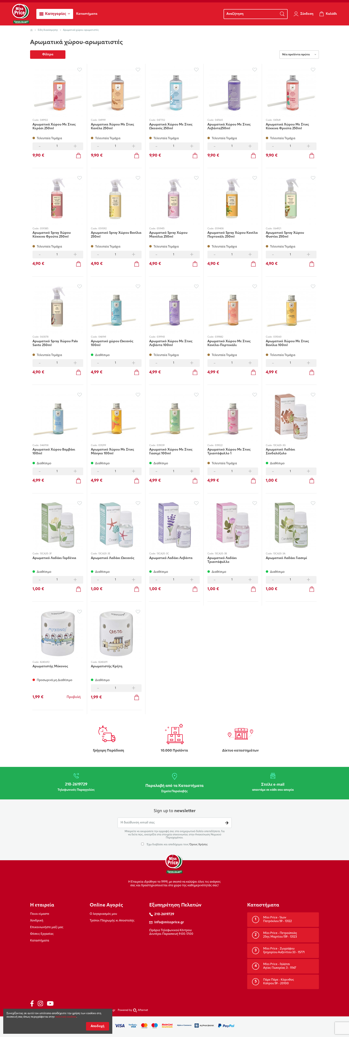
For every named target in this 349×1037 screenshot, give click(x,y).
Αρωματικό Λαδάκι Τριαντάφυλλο (222, 560)
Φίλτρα (47, 54)
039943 (161, 337)
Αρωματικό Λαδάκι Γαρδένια (54, 558)
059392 (102, 228)
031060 (277, 337)
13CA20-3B (221, 554)
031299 (102, 445)
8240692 (44, 662)
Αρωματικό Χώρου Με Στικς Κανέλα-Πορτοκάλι (229, 343)
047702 (161, 120)
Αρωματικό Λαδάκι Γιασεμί (286, 558)
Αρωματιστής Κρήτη (106, 666)
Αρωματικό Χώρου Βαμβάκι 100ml (54, 451)
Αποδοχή (97, 1026)
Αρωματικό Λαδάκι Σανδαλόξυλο (280, 451)
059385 (44, 228)
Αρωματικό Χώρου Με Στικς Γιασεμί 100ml (170, 451)
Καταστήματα (39, 940)
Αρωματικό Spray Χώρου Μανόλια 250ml (168, 234)
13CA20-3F (46, 554)
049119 (102, 120)
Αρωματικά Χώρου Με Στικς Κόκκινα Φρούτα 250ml (287, 126)
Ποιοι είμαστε (39, 914)
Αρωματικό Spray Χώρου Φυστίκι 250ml (285, 234)
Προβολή (74, 697)
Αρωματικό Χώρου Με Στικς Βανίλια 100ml (287, 343)
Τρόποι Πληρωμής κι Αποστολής (112, 920)
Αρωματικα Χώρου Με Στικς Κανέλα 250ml (112, 126)
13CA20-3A (279, 554)
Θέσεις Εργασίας (42, 934)
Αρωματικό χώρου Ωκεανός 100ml (112, 343)
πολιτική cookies (65, 1016)
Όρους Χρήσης (198, 844)
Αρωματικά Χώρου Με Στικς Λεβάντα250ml (229, 126)
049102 (44, 120)
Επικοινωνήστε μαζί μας (46, 927)
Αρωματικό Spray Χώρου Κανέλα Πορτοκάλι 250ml (232, 234)
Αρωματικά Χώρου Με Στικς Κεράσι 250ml (54, 126)
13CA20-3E (104, 554)
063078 (44, 337)
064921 (277, 228)
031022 (219, 445)
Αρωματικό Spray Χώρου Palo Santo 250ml (55, 343)
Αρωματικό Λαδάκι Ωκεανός (112, 558)
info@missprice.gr (169, 922)
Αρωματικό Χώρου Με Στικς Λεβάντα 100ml (170, 343)
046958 (44, 445)
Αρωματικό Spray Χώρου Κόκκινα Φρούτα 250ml (52, 234)
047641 (277, 120)
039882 (219, 337)
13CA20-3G (279, 445)
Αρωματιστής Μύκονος (50, 666)
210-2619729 (164, 914)
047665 (219, 120)
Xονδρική (36, 920)
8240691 (102, 662)
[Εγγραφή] (227, 823)
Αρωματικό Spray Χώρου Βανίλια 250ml (116, 234)
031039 (161, 445)
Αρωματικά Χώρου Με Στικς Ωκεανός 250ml (170, 126)
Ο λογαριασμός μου (103, 914)
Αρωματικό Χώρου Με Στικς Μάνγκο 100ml (112, 451)
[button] (54, 14)
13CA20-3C (163, 554)
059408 (219, 228)
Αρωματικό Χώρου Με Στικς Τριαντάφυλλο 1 (229, 451)
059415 (161, 228)
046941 (102, 337)
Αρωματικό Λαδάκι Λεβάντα (170, 558)
